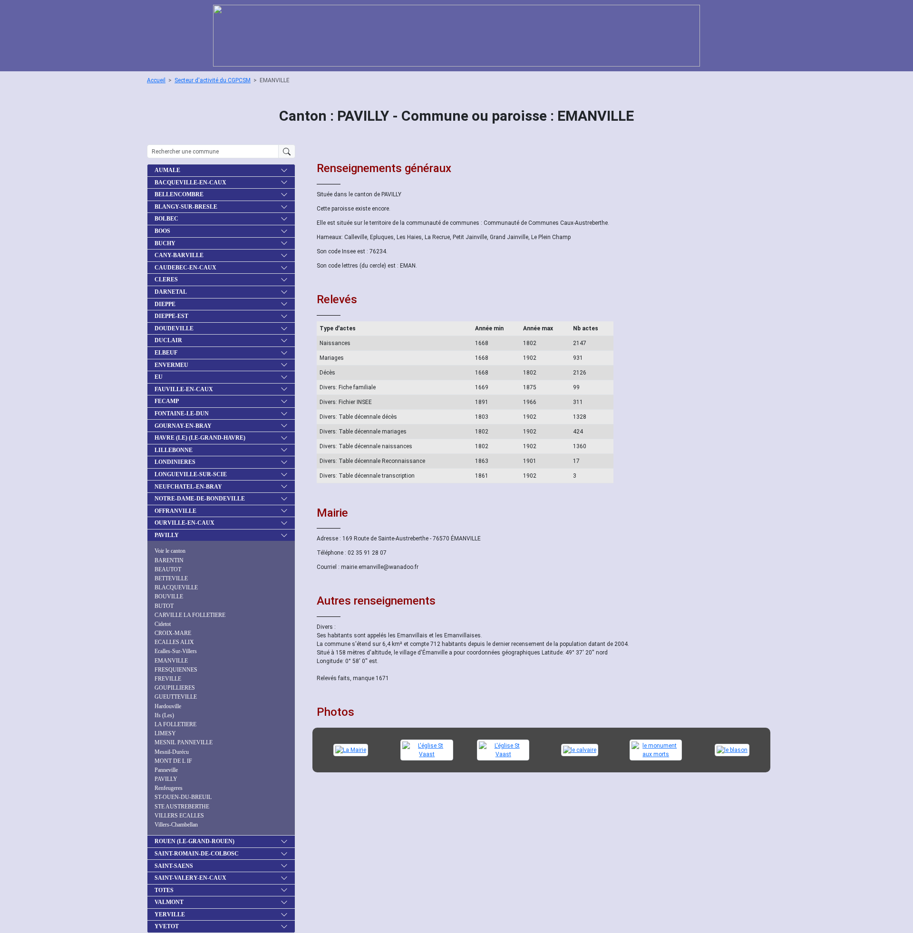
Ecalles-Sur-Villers (176, 651)
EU (159, 377)
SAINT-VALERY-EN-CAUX (190, 878)
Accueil (156, 80)
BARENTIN (169, 560)
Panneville (166, 770)
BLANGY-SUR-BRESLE (186, 206)
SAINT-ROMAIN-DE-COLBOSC (197, 853)
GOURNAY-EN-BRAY (183, 426)
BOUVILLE (169, 596)
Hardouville (168, 706)
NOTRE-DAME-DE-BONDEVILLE (200, 498)
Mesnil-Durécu (172, 752)
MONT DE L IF (173, 761)
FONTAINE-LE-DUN (182, 413)
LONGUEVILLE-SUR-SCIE (191, 474)
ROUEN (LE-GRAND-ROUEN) (194, 841)
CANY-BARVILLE (179, 255)
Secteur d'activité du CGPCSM (213, 80)
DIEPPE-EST (171, 316)
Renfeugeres (169, 788)
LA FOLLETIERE (175, 724)
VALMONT (169, 902)
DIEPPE (165, 304)
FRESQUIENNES (176, 669)
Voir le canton (170, 551)
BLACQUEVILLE (176, 587)
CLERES (166, 279)
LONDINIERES (175, 462)
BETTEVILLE (171, 578)
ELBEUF (166, 352)
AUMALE (167, 170)
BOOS (162, 231)
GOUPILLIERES (175, 687)
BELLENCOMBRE (179, 194)
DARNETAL (171, 292)
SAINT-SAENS (174, 866)
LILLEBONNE (174, 450)
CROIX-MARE (173, 633)
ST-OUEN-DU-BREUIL (183, 797)
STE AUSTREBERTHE (182, 806)
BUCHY (165, 243)
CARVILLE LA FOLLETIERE (190, 615)
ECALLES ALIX (174, 642)
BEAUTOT (168, 569)
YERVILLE (170, 914)
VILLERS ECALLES (179, 815)
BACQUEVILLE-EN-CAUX (190, 182)
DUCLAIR (168, 340)
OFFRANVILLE (175, 511)
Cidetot (163, 624)
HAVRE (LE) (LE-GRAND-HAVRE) (200, 437)
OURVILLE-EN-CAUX (184, 522)
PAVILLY (167, 535)
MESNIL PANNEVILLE (184, 742)
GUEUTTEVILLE (176, 696)
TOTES (164, 890)
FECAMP (167, 401)
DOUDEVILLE (174, 328)
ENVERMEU (171, 365)
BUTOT (164, 606)
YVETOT (167, 926)
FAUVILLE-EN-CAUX (184, 389)
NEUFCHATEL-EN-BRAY (188, 486)
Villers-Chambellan (176, 824)
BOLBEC (166, 218)
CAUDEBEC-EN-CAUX (185, 267)
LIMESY (165, 733)
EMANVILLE (171, 660)
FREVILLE (168, 678)
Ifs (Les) (164, 715)
